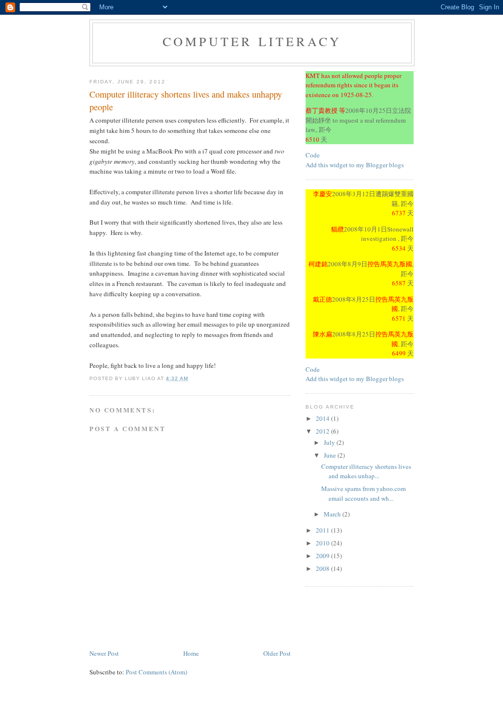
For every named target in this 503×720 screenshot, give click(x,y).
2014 (323, 418)
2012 (323, 431)
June (330, 455)
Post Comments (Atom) (156, 672)
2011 (323, 530)
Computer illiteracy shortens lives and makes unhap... (366, 471)
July (330, 442)
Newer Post (104, 653)
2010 (323, 543)
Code (313, 155)
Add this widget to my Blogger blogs (355, 164)
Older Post (277, 653)
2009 (323, 555)
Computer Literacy (252, 41)
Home (191, 653)
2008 (323, 568)
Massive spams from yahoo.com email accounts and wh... (363, 493)
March (333, 514)
